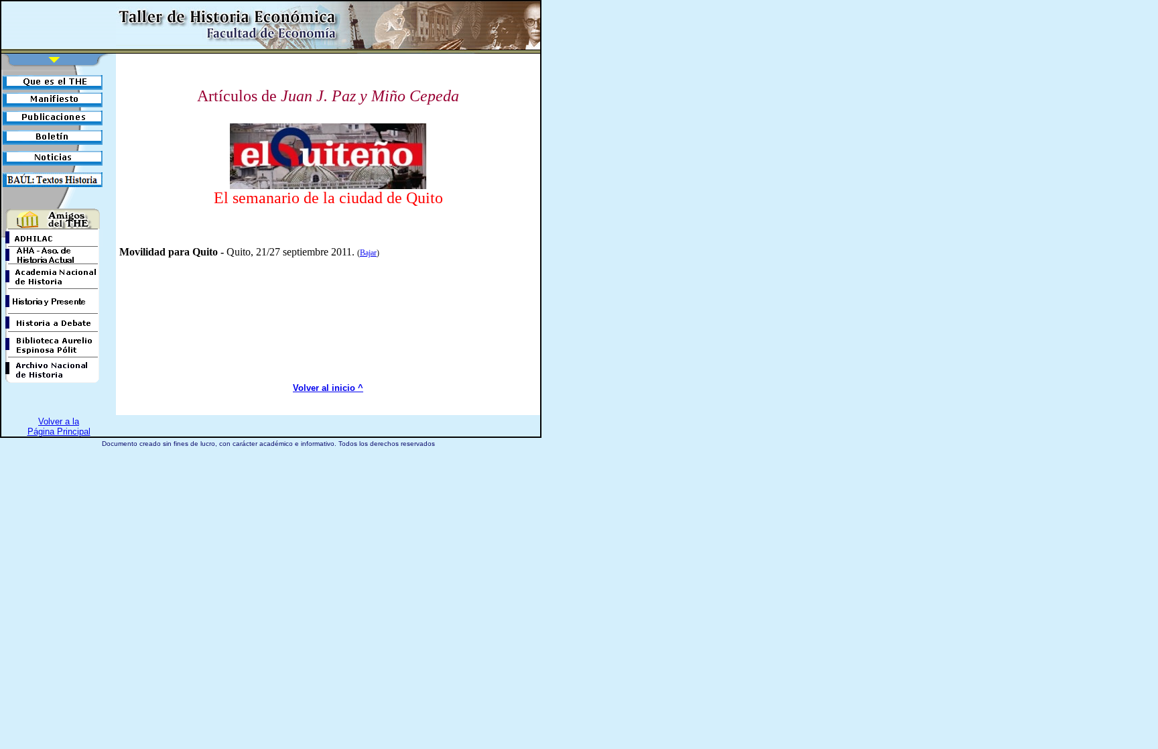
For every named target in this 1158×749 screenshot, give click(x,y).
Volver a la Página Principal (58, 426)
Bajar (368, 252)
